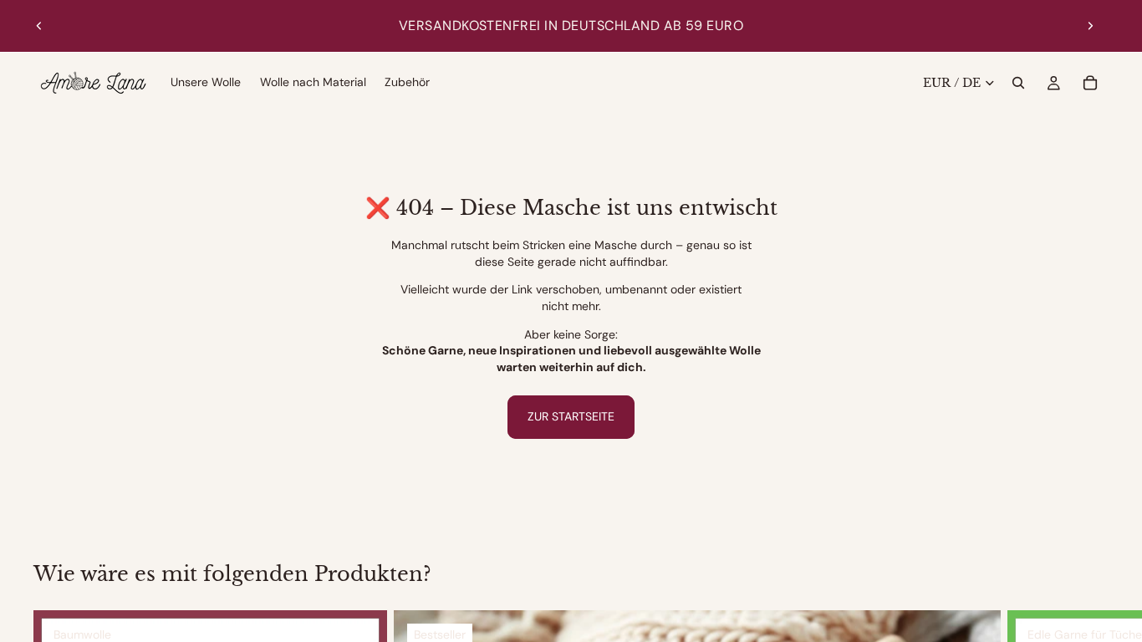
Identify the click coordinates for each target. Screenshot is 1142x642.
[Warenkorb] (1090, 82)
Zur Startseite (571, 416)
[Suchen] (1018, 82)
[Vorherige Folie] (39, 26)
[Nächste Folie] (1090, 26)
